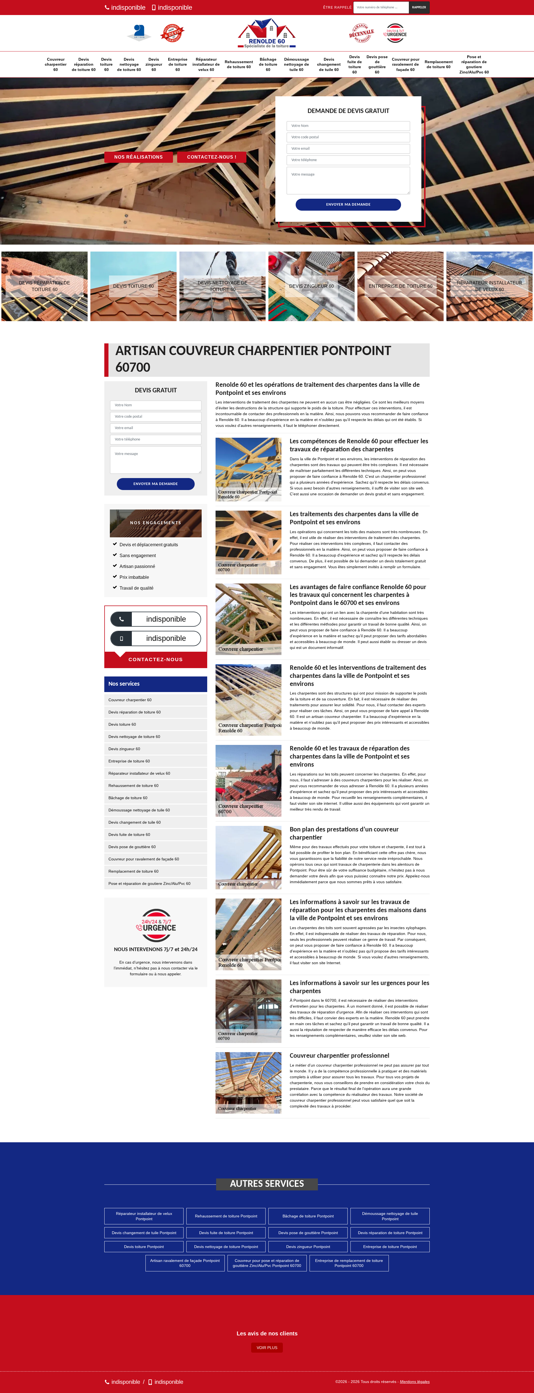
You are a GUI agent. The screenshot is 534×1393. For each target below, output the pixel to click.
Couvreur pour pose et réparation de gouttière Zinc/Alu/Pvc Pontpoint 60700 (267, 1263)
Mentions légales (415, 1381)
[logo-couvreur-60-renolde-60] (267, 33)
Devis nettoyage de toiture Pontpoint (226, 1246)
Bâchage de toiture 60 (268, 64)
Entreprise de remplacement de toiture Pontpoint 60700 (349, 1263)
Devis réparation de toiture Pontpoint (390, 1232)
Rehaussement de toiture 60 (239, 64)
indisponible (128, 7)
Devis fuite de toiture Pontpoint (226, 1232)
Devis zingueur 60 (153, 64)
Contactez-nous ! (211, 157)
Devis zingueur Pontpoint (308, 1246)
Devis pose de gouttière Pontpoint (308, 1232)
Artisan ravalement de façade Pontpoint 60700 (185, 1263)
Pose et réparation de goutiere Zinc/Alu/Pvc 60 (474, 64)
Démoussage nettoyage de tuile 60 (296, 64)
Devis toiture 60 (106, 64)
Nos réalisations (138, 157)
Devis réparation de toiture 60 (84, 64)
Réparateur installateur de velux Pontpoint (144, 1216)
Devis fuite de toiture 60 (354, 64)
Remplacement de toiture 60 (439, 64)
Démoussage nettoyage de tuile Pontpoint (390, 1216)
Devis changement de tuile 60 (329, 64)
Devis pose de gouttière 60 (377, 64)
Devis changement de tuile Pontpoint (144, 1232)
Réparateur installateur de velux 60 (206, 64)
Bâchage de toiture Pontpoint (308, 1216)
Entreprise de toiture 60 (177, 64)
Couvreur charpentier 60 (55, 64)
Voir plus (267, 1347)
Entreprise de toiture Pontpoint (390, 1246)
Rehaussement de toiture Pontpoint (226, 1216)
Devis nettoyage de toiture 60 (129, 64)
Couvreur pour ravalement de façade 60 (405, 64)
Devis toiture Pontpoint (144, 1246)
